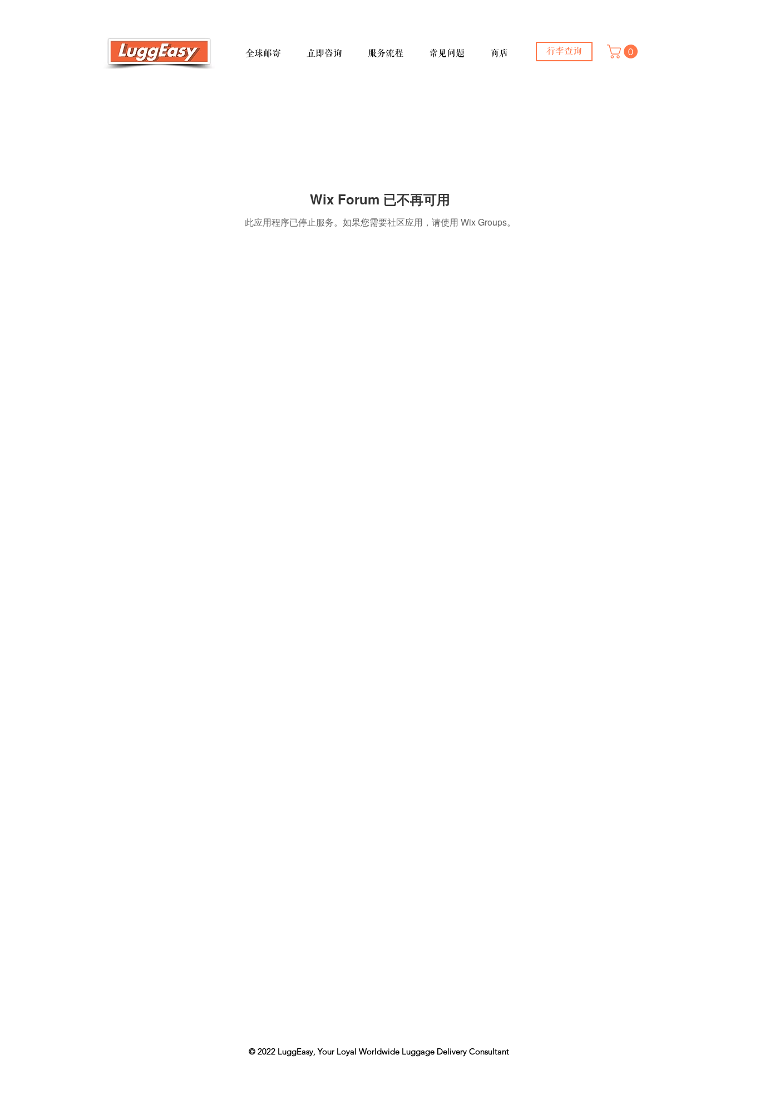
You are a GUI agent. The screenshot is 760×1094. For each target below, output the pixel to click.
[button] (271, 48)
